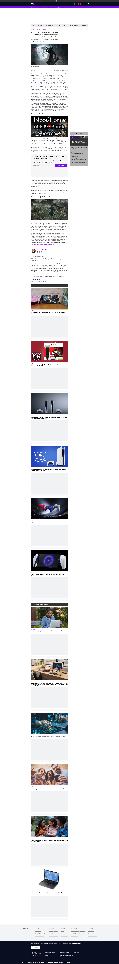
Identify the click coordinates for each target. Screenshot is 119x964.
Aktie (34, 70)
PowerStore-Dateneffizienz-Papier (78, 163)
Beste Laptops (52, 928)
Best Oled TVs (63, 933)
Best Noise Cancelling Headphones (78, 931)
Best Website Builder (39, 936)
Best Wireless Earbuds (75, 933)
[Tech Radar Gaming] (67, 0)
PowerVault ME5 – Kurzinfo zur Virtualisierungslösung (79, 152)
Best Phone (63, 928)
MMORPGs (40, 25)
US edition (49, 962)
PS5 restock (70, 7)
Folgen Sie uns (58, 70)
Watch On (34, 135)
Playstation (44, 29)
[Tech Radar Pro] (60, 0)
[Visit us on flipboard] (80, 4)
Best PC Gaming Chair (53, 936)
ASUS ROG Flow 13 (85, 25)
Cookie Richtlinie (77, 952)
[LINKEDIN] (42, 252)
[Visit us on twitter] (76, 4)
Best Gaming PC (52, 933)
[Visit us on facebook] (74, 4)
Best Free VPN (38, 931)
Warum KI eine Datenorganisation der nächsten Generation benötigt (79, 158)
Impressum (33, 955)
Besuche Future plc (77, 943)
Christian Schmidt (36, 36)
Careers (47, 955)
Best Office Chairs (74, 936)
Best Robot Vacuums (92, 936)
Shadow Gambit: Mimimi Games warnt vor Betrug (43, 244)
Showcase (35, 147)
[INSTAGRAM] (40, 252)
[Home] (53, 0)
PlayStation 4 (42, 82)
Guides (53, 7)
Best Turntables (74, 928)
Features (40, 7)
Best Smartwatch (64, 936)
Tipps (58, 7)
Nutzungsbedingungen (53, 168)
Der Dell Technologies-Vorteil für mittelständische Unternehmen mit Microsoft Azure (79, 142)
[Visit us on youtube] (78, 4)
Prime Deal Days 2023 (73, 25)
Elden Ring (35, 97)
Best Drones (90, 933)
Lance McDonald (49, 142)
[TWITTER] (38, 252)
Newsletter (66, 70)
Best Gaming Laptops (53, 931)
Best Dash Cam (91, 931)
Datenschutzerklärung (43, 169)
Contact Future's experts (50, 952)
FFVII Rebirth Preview (60, 25)
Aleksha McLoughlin (52, 36)
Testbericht (47, 7)
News (35, 7)
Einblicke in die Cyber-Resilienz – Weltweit (79, 148)
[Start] (31, 7)
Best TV (62, 931)
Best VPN (37, 928)
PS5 (48, 29)
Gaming (32, 29)
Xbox (43, 106)
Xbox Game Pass (49, 25)
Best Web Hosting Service (40, 933)
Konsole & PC (38, 29)
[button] (87, 3)
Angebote (63, 7)
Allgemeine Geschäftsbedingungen (36, 953)
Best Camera (90, 928)
